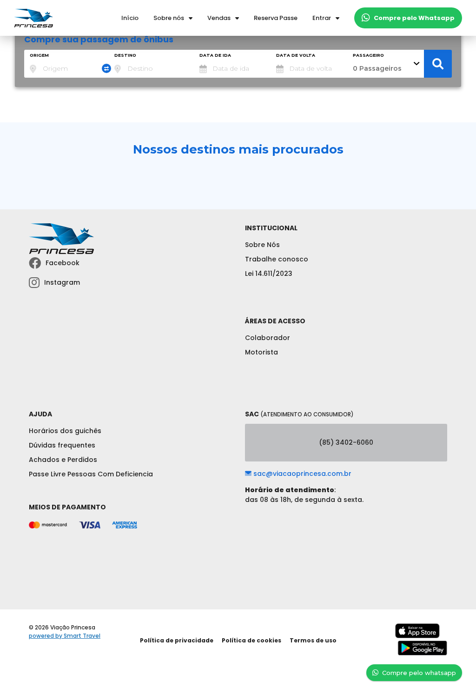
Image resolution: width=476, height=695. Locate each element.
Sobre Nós (262, 244)
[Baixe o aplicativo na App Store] (417, 636)
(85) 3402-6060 (346, 442)
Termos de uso (313, 640)
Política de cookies (251, 640)
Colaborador (267, 337)
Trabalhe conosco (276, 259)
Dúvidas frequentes (62, 445)
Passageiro (368, 55)
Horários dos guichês (65, 430)
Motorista (261, 352)
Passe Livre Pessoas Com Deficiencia (91, 474)
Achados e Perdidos (63, 459)
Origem (39, 55)
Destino (125, 55)
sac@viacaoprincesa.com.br (301, 473)
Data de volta (295, 55)
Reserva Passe (276, 17)
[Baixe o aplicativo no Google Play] (422, 653)
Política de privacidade (176, 640)
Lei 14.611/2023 (268, 273)
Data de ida (215, 55)
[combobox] (66, 64)
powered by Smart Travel (64, 636)
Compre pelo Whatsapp (414, 17)
